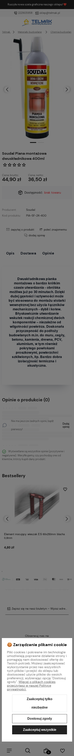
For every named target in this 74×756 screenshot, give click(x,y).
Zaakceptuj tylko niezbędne (39, 703)
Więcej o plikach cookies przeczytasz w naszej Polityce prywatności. (31, 685)
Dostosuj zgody (39, 718)
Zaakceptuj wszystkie (39, 729)
